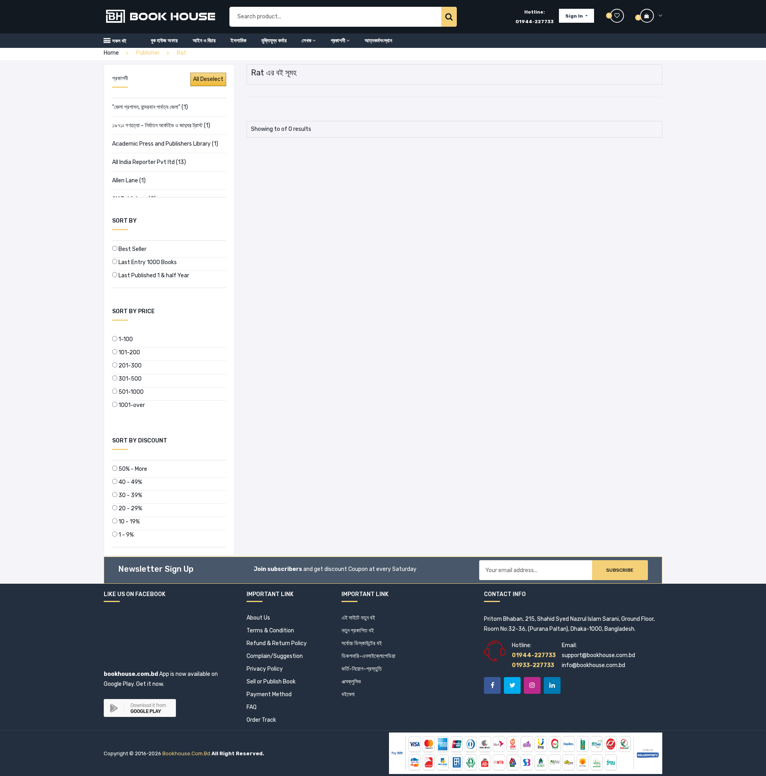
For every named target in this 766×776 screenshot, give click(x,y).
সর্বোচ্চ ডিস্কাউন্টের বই (362, 643)
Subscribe (620, 570)
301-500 (129, 378)
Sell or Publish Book (271, 681)
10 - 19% (128, 521)
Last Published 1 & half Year (153, 275)
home (111, 52)
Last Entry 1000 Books (147, 262)
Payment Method (269, 694)
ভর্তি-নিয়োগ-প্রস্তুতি (362, 668)
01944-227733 (534, 21)
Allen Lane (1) (129, 180)
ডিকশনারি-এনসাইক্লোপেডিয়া (368, 656)
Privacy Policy (265, 668)
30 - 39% (129, 495)
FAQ (252, 707)
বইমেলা (348, 694)
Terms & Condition (270, 630)
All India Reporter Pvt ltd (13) (149, 162)
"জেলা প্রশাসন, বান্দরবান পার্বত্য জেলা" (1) (150, 107)
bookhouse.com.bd (186, 753)
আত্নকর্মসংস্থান (378, 40)
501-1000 (130, 392)
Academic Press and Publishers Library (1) (165, 143)
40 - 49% (129, 482)
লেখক (306, 40)
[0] (651, 15)
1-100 (125, 339)
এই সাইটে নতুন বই (358, 617)
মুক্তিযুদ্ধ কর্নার (273, 40)
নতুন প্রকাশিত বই (358, 630)
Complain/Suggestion (275, 656)
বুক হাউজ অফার (164, 40)
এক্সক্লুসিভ (351, 681)
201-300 (129, 365)
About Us (258, 617)
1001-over (131, 405)
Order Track (261, 720)
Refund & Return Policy (277, 643)
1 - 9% (125, 534)
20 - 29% (129, 508)
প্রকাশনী (338, 40)
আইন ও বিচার (204, 40)
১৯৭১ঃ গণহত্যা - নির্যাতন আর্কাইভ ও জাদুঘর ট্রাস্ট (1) (161, 125)
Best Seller (131, 249)
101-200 (128, 352)
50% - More (132, 469)
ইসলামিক (238, 40)
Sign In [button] (574, 16)
